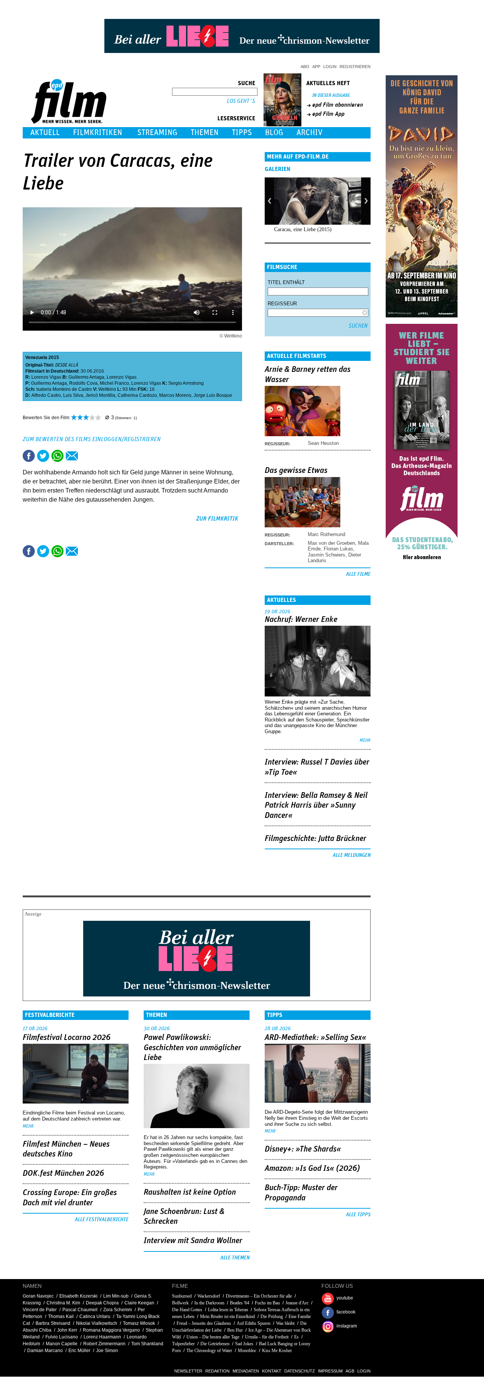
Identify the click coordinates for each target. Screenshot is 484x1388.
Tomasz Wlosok (139, 1323)
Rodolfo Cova (83, 383)
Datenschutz (299, 1371)
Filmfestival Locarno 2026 (66, 1038)
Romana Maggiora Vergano (111, 1330)
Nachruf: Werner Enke (301, 620)
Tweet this (43, 456)
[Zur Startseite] (69, 122)
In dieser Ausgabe (331, 95)
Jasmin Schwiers (326, 555)
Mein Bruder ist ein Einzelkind (227, 1316)
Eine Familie (300, 1316)
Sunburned (182, 1296)
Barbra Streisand (53, 1323)
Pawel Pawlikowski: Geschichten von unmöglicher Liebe (192, 1048)
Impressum (330, 1371)
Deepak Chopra (102, 1303)
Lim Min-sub (116, 1296)
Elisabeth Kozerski (78, 1296)
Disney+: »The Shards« (303, 1149)
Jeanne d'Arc (297, 1303)
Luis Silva (73, 395)
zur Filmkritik (217, 519)
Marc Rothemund (326, 534)
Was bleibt (285, 1323)
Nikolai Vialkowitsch (96, 1323)
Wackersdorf (208, 1296)
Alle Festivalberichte (102, 1219)
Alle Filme (358, 574)
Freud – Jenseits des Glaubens (204, 1323)
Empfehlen (72, 456)
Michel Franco (114, 383)
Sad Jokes (244, 1343)
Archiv (309, 133)
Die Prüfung (272, 1316)
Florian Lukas (338, 549)
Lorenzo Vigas (46, 377)
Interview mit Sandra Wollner (193, 1241)
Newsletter (188, 1371)
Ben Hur (235, 1330)
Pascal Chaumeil (80, 1309)
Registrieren (355, 66)
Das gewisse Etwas (296, 470)
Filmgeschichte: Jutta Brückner (315, 839)
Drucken (86, 456)
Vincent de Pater (40, 1309)
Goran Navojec (38, 1296)
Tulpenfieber (183, 1343)
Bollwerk (180, 1303)
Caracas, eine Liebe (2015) (303, 229)
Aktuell (45, 133)
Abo (305, 66)
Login (330, 66)
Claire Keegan (139, 1303)
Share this (29, 456)
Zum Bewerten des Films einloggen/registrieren (92, 439)
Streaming (157, 133)
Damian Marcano (45, 1350)
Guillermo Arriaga (86, 377)
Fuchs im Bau (267, 1303)
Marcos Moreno (175, 395)
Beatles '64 (239, 1303)
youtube (345, 1298)
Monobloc (247, 1350)
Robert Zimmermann (104, 1343)
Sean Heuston (323, 443)
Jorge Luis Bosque (213, 395)
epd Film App (328, 114)
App (316, 66)
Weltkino (107, 389)
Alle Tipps (358, 1214)
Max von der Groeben (331, 543)
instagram (347, 1326)
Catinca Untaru (94, 1316)
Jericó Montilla (100, 395)
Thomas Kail (61, 1316)
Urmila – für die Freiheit (267, 1337)
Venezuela (36, 357)
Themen (205, 133)
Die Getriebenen (215, 1343)
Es (296, 1337)
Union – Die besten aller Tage (212, 1337)
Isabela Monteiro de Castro (64, 389)
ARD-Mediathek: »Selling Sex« (315, 1038)
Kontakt (271, 1371)
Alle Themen (235, 1258)
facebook (346, 1312)
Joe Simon (107, 1350)
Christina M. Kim (63, 1303)
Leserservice (236, 118)
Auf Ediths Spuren (253, 1323)
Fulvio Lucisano (61, 1337)
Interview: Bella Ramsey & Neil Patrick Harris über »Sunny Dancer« (316, 805)
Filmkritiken (97, 133)
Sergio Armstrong (186, 383)
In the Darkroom (209, 1303)
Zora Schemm (117, 1309)
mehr (365, 740)
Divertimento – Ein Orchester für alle (259, 1296)
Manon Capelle (62, 1343)
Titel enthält (286, 282)
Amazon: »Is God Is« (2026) (312, 1168)
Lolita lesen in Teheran (228, 1309)
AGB (350, 1371)
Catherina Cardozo (137, 395)
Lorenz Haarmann (102, 1337)
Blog (274, 133)
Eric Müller (79, 1350)
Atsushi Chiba (37, 1330)
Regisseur (282, 303)
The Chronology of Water (209, 1350)
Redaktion (217, 1371)
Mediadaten (246, 1371)
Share (57, 456)
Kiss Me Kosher (277, 1350)
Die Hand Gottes (187, 1309)
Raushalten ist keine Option (190, 1192)
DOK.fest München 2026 (63, 1173)
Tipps (242, 133)
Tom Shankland (147, 1343)
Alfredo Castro (46, 395)
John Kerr (67, 1330)
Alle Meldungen (352, 855)
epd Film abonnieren (337, 105)
